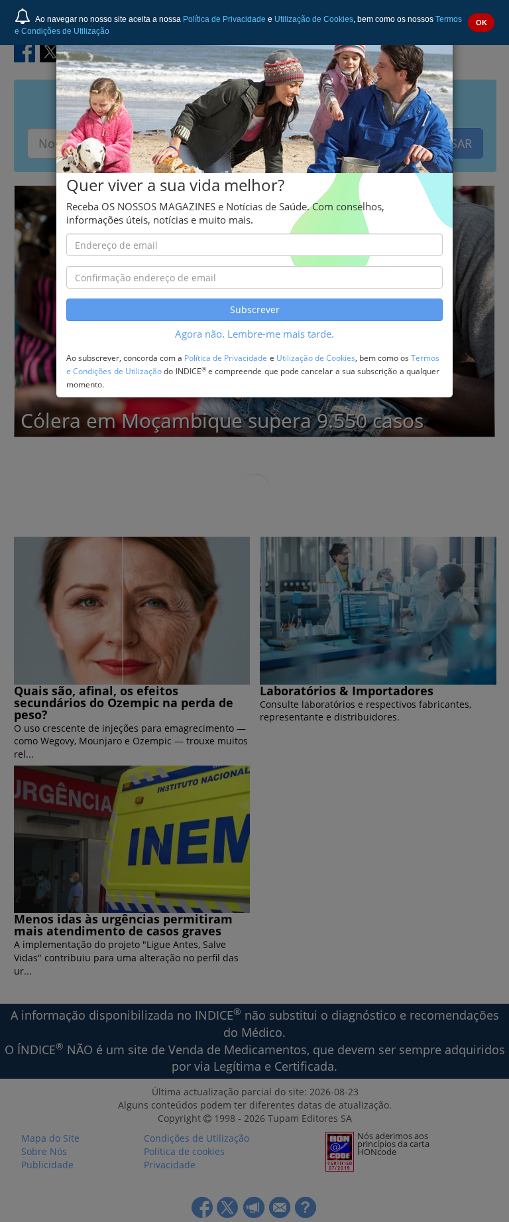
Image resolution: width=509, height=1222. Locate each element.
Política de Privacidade (224, 19)
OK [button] (481, 23)
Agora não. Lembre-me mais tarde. (254, 334)
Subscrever (255, 309)
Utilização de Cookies (313, 19)
